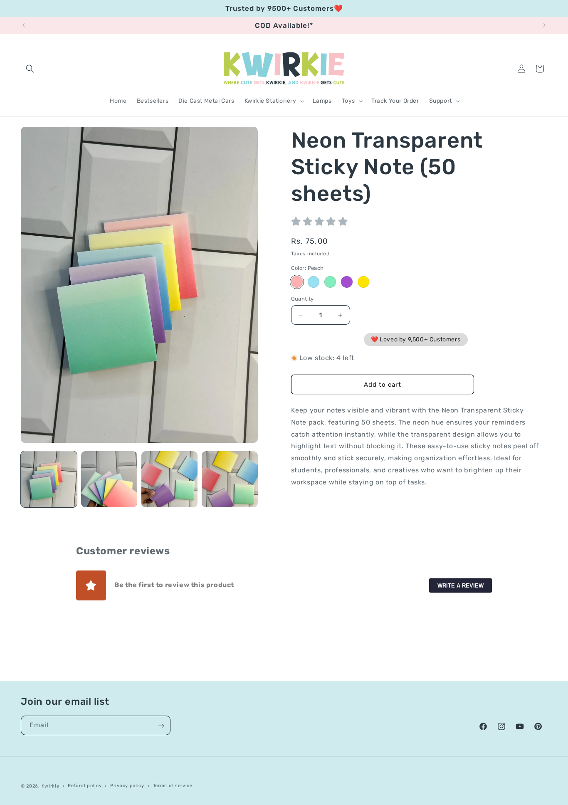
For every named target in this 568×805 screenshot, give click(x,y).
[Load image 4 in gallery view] (230, 479)
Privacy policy (127, 785)
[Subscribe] (161, 726)
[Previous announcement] (24, 25)
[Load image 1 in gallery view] (49, 479)
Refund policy (84, 785)
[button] (30, 68)
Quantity (302, 299)
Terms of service (173, 785)
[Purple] (347, 282)
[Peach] (297, 282)
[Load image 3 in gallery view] (169, 479)
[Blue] (313, 282)
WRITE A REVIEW (460, 585)
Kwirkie (50, 786)
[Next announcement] (544, 25)
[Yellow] (363, 282)
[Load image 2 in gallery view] (109, 479)
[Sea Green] (330, 282)
